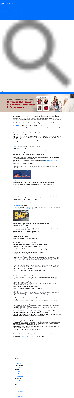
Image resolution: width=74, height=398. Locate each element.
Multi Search (4, 10)
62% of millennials (16, 129)
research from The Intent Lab (33, 123)
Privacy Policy (20, 396)
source (14, 180)
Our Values (19, 386)
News (18, 374)
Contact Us (34, 8)
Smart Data (19, 363)
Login (39, 8)
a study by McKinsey (50, 151)
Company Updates (23, 15)
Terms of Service (20, 394)
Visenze (23, 336)
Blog (18, 373)
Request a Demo (3, 93)
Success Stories (13, 8)
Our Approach (19, 380)
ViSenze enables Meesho (17, 205)
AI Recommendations (5, 12)
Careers (18, 387)
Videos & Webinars (23, 17)
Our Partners (19, 382)
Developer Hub (22, 19)
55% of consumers (16, 146)
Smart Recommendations (21, 360)
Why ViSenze (29, 8)
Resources (19, 8)
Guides (21, 12)
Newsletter (21, 10)
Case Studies (14, 10)
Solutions (2, 8)
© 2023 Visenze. (20, 391)
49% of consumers (28, 248)
